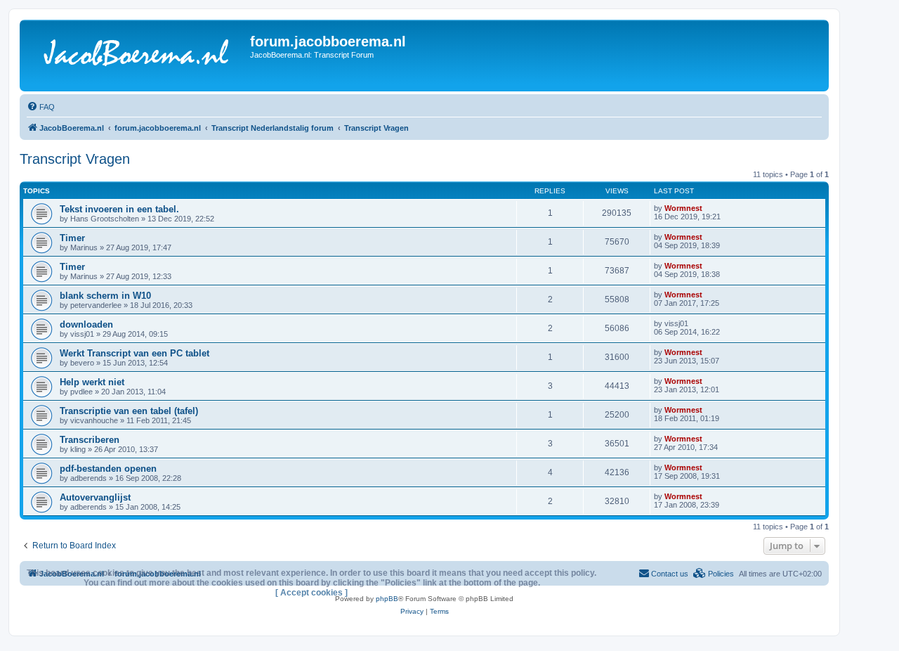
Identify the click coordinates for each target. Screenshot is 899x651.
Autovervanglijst (95, 497)
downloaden (86, 324)
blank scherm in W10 (105, 295)
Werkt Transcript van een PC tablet (134, 353)
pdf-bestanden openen (108, 468)
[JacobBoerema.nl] (136, 55)
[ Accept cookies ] (311, 593)
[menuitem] (41, 106)
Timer (72, 238)
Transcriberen (89, 439)
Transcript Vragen (75, 159)
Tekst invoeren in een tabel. (119, 209)
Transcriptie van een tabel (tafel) (129, 411)
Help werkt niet (92, 382)
